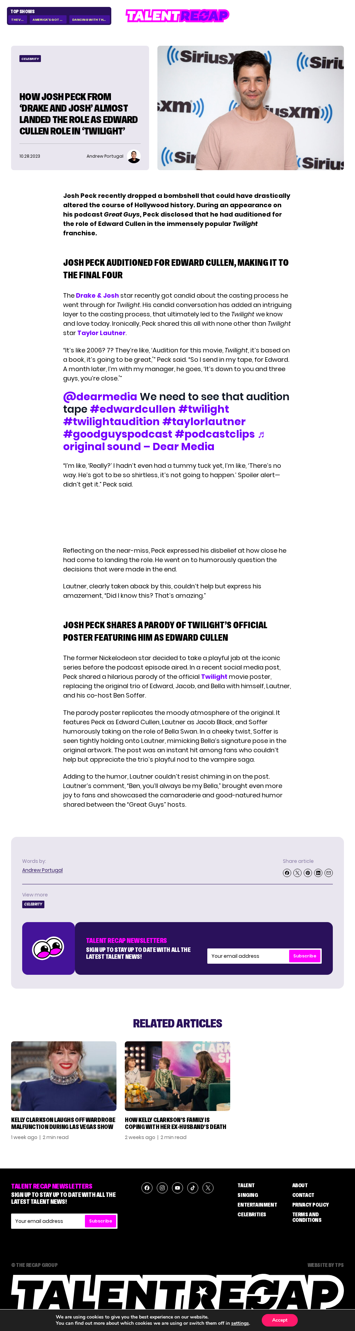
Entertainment (257, 1204)
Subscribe (304, 956)
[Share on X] (297, 873)
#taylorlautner (204, 421)
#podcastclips (215, 434)
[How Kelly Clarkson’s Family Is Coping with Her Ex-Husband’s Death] (177, 1076)
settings (240, 1323)
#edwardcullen (133, 409)
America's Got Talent (50, 19)
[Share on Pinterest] (308, 873)
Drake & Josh (97, 295)
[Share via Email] (328, 873)
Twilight (214, 676)
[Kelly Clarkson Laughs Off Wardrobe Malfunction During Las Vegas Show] (63, 1076)
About (300, 1185)
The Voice (19, 19)
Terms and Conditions (307, 1217)
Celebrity (30, 59)
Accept (279, 1320)
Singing (247, 1195)
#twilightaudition (111, 421)
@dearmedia (100, 396)
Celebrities (251, 1214)
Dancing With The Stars (91, 19)
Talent (246, 1185)
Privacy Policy (310, 1204)
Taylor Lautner (101, 333)
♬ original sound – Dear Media (165, 440)
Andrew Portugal (42, 870)
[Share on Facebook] (287, 873)
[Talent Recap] (177, 16)
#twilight (203, 409)
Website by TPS (326, 1265)
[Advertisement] (177, 517)
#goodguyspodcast (117, 434)
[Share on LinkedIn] (318, 873)
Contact (303, 1195)
